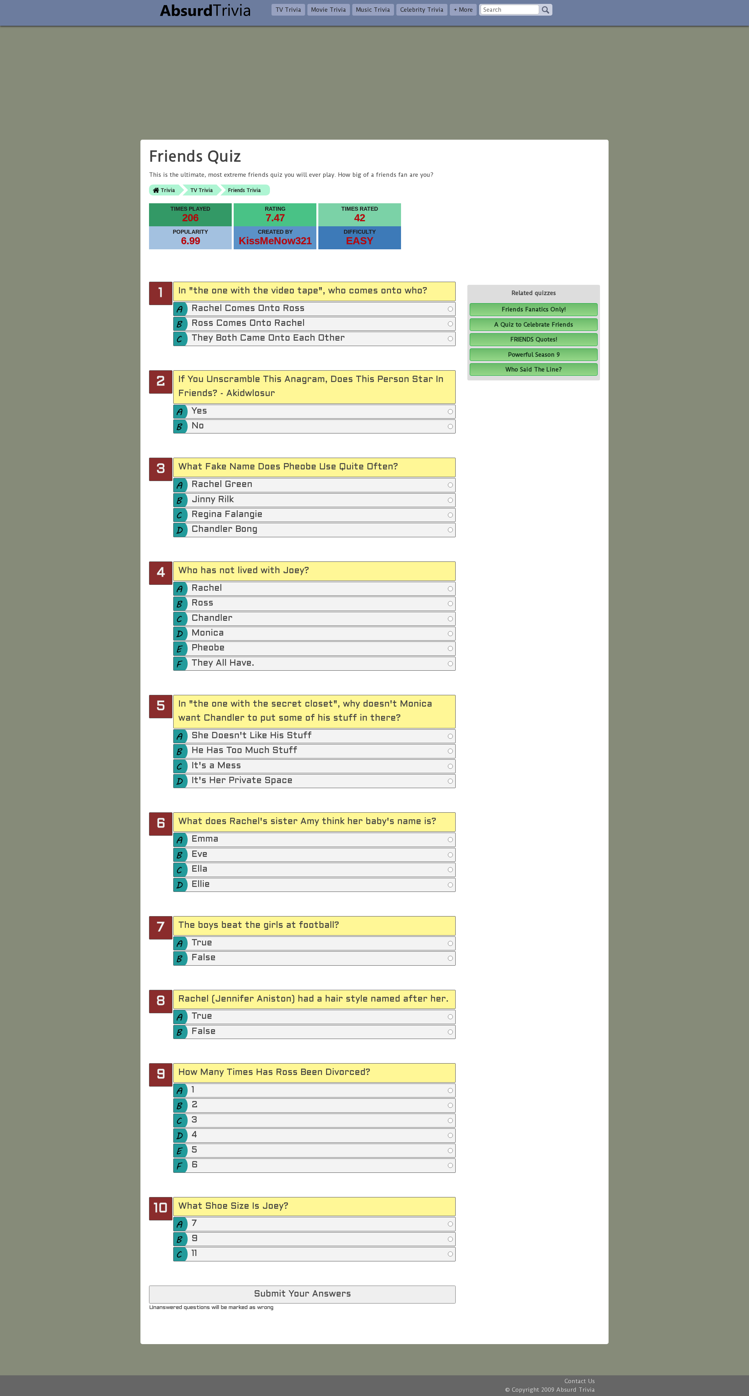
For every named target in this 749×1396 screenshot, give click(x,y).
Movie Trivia (328, 9)
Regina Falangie (227, 515)
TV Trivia (288, 9)
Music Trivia (373, 9)
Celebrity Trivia (422, 9)
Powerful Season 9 (534, 354)
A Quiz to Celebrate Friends (533, 324)
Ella (200, 869)
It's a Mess (216, 766)
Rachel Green (222, 485)
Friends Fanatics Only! (534, 309)
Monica (208, 633)
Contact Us (579, 1381)
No (198, 426)
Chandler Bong (224, 530)
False (204, 958)
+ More (463, 9)
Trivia (168, 190)
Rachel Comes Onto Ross (248, 309)
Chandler (212, 619)
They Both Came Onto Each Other (268, 338)
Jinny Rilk (213, 500)
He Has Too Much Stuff (244, 751)
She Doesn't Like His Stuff (252, 736)
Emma (205, 839)
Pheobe (208, 648)
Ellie (201, 885)
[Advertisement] (374, 80)
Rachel (207, 588)
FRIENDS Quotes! (533, 339)
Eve (200, 855)
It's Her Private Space (242, 781)
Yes (199, 411)
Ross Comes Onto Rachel (248, 324)
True (202, 943)
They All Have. (223, 663)
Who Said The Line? (534, 369)
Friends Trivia (244, 190)
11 (194, 1254)
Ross (202, 603)
